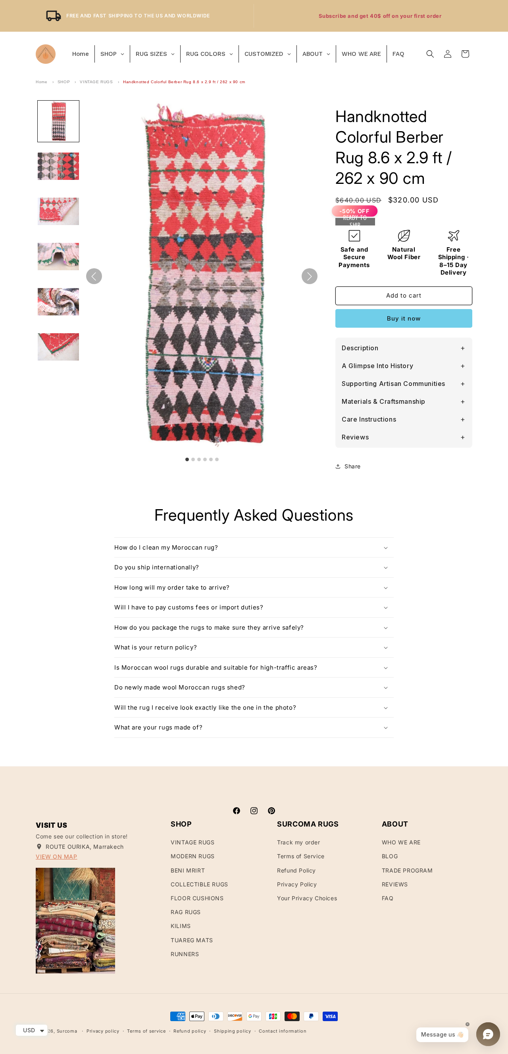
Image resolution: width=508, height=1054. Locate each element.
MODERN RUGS (193, 856)
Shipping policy (232, 1031)
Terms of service (146, 1031)
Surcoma (67, 1031)
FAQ (388, 898)
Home (41, 82)
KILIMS (181, 925)
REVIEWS (395, 884)
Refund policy (189, 1031)
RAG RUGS (186, 912)
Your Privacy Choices (307, 898)
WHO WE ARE (401, 842)
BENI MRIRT (188, 870)
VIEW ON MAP (56, 856)
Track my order (298, 842)
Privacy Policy (297, 884)
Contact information (282, 1031)
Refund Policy (296, 870)
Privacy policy (103, 1031)
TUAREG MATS (192, 940)
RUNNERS (185, 954)
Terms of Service (301, 856)
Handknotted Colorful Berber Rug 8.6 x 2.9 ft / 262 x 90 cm (184, 82)
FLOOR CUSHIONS (197, 898)
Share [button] (352, 466)
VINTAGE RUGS (96, 82)
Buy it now (404, 318)
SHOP (64, 82)
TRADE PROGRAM (407, 870)
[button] (430, 54)
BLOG (390, 856)
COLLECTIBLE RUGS (199, 884)
